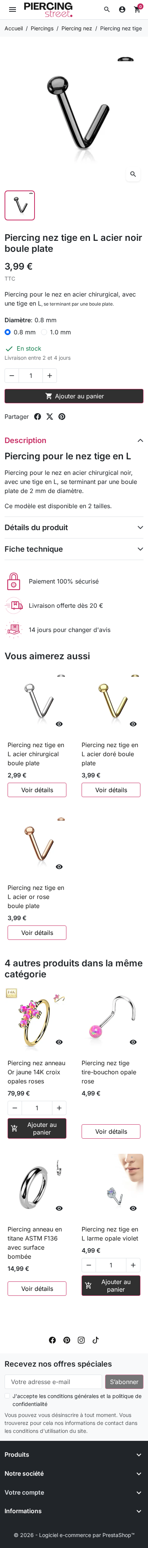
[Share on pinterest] (62, 416)
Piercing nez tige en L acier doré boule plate (110, 754)
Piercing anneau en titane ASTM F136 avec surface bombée (35, 1242)
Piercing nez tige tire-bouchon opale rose (109, 1072)
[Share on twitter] (49, 416)
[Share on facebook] (37, 416)
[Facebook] (52, 1340)
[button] (107, 9)
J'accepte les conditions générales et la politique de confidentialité (77, 1400)
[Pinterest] (66, 1340)
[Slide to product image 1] (20, 205)
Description (25, 440)
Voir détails (37, 790)
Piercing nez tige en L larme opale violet (110, 1233)
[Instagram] (81, 1340)
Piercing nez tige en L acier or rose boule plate (36, 897)
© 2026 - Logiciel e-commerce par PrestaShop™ (74, 1535)
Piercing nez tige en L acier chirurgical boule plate (36, 754)
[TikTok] (95, 1340)
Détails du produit (36, 527)
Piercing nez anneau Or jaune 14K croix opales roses (36, 1072)
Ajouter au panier (74, 396)
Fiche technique (34, 549)
